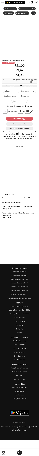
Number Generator (16, 2)
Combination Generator (19, 275)
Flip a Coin (19, 325)
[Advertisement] (19, 36)
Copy (34, 80)
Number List (19, 391)
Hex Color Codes (19, 379)
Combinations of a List (27, 9)
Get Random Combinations (20, 128)
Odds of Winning (19, 321)
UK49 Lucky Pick (19, 317)
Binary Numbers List (19, 399)
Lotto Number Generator (19, 306)
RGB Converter (19, 356)
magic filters (19, 118)
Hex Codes (19, 375)
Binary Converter (19, 352)
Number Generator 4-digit (19, 287)
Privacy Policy (24, 427)
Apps (34, 2)
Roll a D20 (19, 333)
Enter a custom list (19, 124)
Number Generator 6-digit (19, 290)
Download (25, 80)
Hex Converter (19, 345)
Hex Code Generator (19, 372)
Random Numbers (19, 271)
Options (16, 80)
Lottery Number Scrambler (19, 314)
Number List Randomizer (19, 294)
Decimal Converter (19, 348)
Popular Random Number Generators (19, 298)
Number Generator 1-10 (19, 279)
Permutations (8, 13)
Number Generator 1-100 (19, 283)
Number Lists (19, 395)
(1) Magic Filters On (8, 63)
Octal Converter (19, 360)
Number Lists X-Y (22, 13)
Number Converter (19, 341)
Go (19, 453)
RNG (33, 13)
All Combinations (10, 9)
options (4, 453)
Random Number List (19, 387)
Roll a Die (19, 329)
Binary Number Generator (19, 368)
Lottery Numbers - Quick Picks (19, 310)
